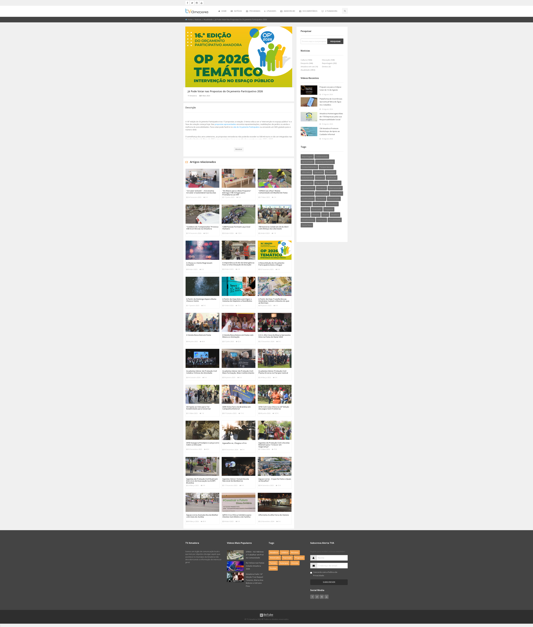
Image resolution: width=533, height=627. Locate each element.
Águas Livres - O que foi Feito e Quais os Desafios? (274, 480)
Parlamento (335, 183)
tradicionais (307, 183)
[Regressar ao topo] (524, 609)
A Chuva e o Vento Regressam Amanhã (199, 264)
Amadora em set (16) (309, 66)
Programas (254, 11)
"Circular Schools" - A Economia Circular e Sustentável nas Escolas (201, 192)
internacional (307, 193)
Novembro (330, 172)
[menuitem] (222, 11)
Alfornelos (306, 172)
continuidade (307, 198)
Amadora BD (289, 11)
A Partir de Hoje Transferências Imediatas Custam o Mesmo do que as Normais (273, 301)
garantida (318, 172)
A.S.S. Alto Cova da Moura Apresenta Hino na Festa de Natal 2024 (274, 336)
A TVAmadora (331, 11)
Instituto (305, 209)
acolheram (331, 177)
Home (224, 11)
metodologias (322, 193)
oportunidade (308, 188)
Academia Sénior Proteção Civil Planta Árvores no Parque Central (273, 372)
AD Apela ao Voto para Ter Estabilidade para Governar (198, 408)
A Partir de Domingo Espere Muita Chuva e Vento (201, 300)
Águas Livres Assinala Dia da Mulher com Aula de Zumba (202, 516)
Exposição (287, 557)
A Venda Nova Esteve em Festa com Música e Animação (237, 336)
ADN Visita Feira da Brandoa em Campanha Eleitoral (236, 408)
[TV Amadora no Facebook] (187, 3)
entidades (306, 204)
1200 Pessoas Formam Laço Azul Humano (236, 227)
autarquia (321, 220)
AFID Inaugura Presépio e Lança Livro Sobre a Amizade (202, 444)
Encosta (294, 563)
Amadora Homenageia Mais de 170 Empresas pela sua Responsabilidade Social (331, 116)
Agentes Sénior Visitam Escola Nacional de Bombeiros (235, 480)
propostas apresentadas (225, 124)
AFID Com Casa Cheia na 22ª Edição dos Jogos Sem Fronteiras (273, 408)
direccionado (333, 198)
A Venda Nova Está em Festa (198, 335)
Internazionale (335, 188)
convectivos (332, 204)
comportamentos (309, 167)
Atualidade (208, 19)
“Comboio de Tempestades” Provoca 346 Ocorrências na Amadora (202, 227)
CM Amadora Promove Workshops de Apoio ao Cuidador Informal (330, 131)
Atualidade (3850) (308, 70)
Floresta (315, 214)
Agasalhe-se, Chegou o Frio (234, 443)
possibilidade (334, 220)
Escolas (273, 568)
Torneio (273, 563)
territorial (321, 198)
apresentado (307, 161)
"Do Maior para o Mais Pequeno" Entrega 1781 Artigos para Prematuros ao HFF (236, 193)
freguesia (329, 209)
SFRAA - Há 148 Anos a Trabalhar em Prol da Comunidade (255, 554)
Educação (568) (328, 60)
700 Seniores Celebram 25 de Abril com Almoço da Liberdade (273, 227)
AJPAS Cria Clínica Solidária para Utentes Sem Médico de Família (236, 516)
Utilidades (271, 11)
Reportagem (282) (329, 63)
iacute (325, 214)
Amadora (335, 214)
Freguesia (299, 557)
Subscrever (329, 582)
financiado (316, 209)
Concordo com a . (325, 574)
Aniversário (275, 557)
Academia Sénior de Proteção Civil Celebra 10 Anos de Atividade (201, 372)
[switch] (311, 573)
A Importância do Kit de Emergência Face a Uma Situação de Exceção (238, 263)
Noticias (198, 19)
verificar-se (319, 204)
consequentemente (324, 161)
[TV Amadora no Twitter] (192, 3)
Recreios (294, 552)
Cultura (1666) (306, 60)
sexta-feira (307, 225)
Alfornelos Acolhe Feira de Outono (273, 515)
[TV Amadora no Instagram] (197, 3)
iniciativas (321, 188)
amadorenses (308, 220)
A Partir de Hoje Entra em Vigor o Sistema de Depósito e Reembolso (237, 300)
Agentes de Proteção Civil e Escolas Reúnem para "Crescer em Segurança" (274, 445)
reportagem (307, 156)
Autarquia (284, 563)
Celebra (284, 552)
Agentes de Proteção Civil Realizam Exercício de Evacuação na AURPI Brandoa (202, 481)
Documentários (310, 11)
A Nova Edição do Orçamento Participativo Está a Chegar (271, 264)
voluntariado (307, 177)
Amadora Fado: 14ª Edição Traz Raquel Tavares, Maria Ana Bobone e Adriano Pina (254, 580)
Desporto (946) (307, 63)
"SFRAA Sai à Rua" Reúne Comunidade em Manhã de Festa (272, 192)
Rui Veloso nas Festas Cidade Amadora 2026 (255, 566)
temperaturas (326, 167)
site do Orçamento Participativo (246, 127)
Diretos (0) (326, 66)
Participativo (336, 193)
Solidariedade (322, 156)
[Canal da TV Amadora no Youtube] (201, 3)
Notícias (238, 11)
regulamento (321, 183)
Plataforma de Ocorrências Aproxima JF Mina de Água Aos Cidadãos (331, 102)
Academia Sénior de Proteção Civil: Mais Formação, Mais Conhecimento (238, 372)
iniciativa (320, 177)
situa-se (305, 214)
